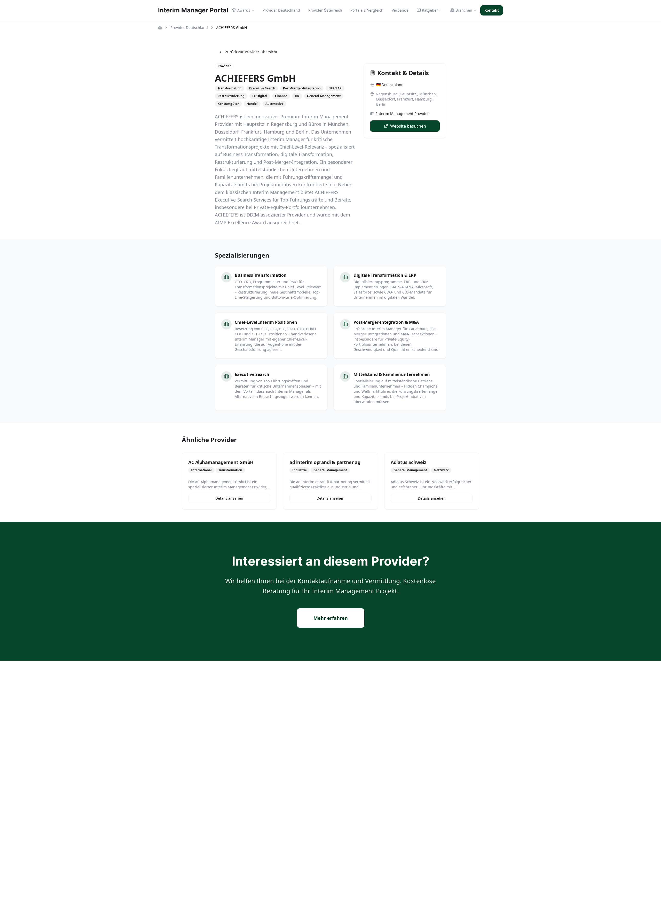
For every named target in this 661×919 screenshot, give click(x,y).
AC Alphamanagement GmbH (221, 462)
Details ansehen (229, 498)
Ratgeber (430, 10)
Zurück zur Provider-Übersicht (251, 51)
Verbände (400, 10)
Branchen (463, 10)
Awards (243, 10)
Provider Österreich (325, 10)
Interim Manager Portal (193, 10)
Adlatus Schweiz (408, 462)
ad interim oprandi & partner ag (324, 462)
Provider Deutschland (281, 10)
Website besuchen (408, 126)
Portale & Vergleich (366, 10)
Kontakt (491, 10)
